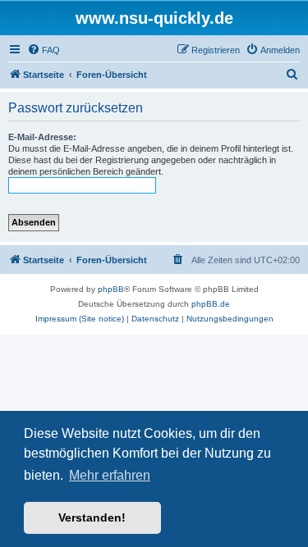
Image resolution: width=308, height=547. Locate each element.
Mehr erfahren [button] (109, 475)
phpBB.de (210, 303)
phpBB (111, 289)
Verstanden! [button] (92, 517)
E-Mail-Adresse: (42, 137)
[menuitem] (43, 50)
